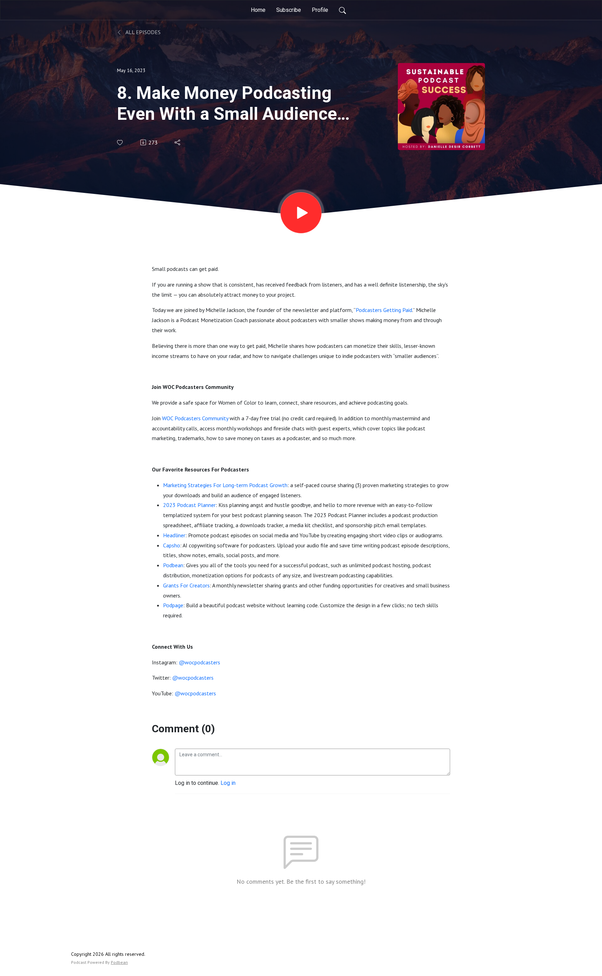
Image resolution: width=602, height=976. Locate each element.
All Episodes (142, 32)
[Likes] (120, 142)
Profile (320, 10)
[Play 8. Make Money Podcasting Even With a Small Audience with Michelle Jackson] (301, 212)
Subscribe (288, 10)
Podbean (119, 962)
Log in (228, 783)
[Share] (178, 142)
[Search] (342, 10)
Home (258, 10)
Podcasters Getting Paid (384, 309)
